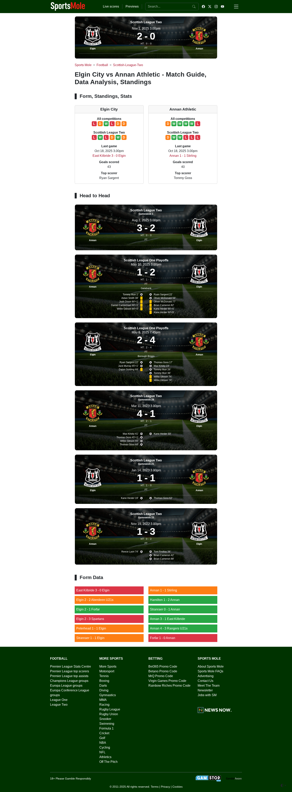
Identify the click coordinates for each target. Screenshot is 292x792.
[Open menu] (236, 6)
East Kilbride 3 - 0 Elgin (109, 155)
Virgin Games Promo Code (167, 680)
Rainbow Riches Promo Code (169, 685)
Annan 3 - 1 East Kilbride (167, 619)
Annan (199, 48)
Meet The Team (208, 685)
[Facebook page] (203, 6)
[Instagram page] (216, 6)
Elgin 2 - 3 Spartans (90, 619)
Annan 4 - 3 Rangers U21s (169, 628)
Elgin (93, 48)
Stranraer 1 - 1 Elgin (90, 638)
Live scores (111, 6)
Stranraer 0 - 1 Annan (165, 609)
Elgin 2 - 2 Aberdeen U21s (94, 599)
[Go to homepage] (68, 6)
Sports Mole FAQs (210, 671)
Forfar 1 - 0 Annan (162, 638)
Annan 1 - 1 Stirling (182, 155)
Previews (132, 6)
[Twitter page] (209, 6)
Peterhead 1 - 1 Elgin (91, 628)
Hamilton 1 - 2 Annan (165, 599)
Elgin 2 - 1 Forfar (88, 609)
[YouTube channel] (222, 6)
